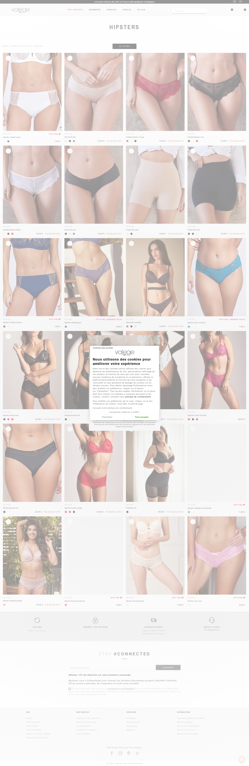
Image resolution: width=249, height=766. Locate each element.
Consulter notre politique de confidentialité (112, 408)
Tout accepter (142, 417)
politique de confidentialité (138, 397)
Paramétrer (107, 417)
